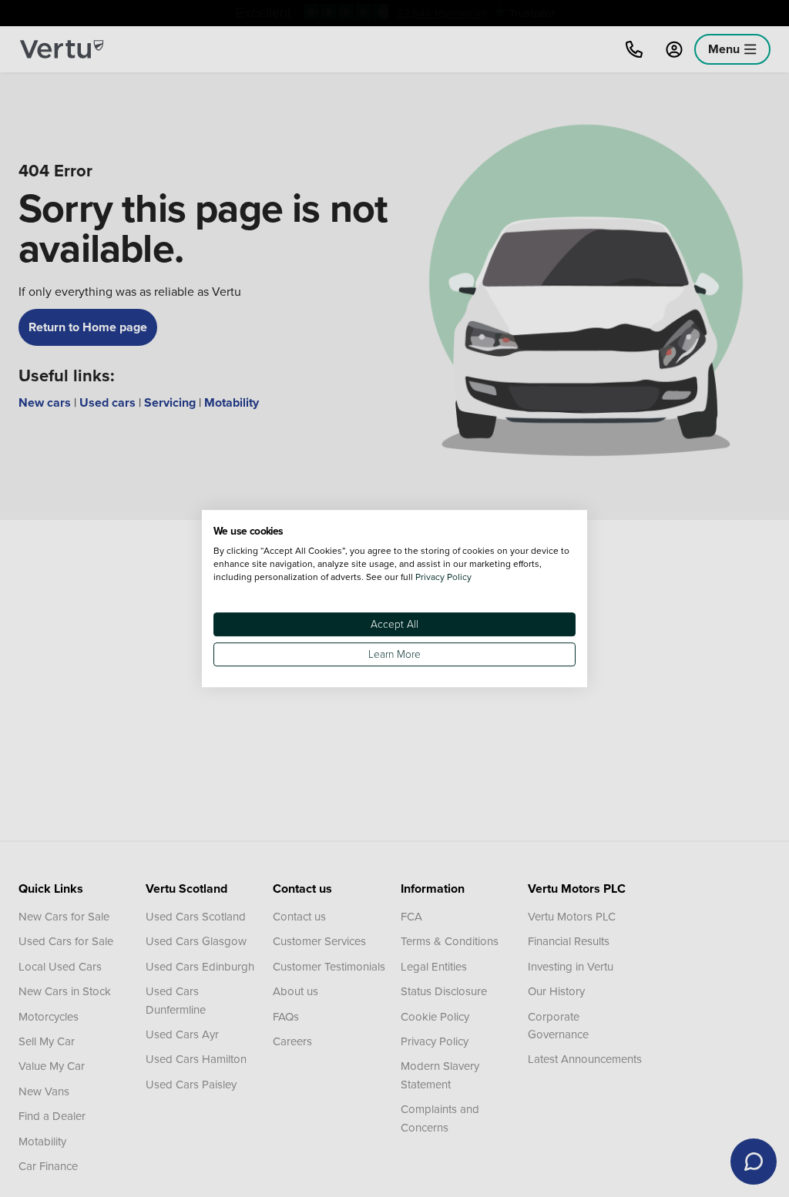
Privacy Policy (443, 576)
